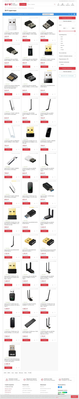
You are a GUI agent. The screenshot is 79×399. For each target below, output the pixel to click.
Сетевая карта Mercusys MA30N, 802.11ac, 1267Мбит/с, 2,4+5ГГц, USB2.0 (29, 169)
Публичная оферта (44, 392)
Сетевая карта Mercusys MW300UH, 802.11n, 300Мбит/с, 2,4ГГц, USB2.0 (11, 141)
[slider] (59, 31)
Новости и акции (25, 386)
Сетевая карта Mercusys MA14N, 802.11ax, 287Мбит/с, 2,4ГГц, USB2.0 (29, 33)
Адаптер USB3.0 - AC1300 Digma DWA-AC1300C (47, 196)
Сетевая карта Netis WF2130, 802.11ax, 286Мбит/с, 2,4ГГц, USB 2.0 (47, 33)
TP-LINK (29, 372)
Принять (74, 396)
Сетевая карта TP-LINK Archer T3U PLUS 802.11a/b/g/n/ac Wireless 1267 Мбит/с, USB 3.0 (47, 305)
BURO (9, 372)
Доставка (12, 0)
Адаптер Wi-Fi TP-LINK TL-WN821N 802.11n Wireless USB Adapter (11, 169)
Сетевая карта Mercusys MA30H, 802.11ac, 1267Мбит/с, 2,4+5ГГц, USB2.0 (47, 169)
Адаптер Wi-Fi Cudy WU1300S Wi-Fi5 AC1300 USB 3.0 (29, 223)
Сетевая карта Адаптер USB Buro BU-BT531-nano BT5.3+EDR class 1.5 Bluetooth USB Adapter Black (12, 87)
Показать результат (67, 18)
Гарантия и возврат (26, 392)
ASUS (5, 372)
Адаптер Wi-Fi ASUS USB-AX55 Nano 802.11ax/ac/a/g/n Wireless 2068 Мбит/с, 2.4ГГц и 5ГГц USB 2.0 (12, 360)
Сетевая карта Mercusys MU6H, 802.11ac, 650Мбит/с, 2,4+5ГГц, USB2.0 (47, 114)
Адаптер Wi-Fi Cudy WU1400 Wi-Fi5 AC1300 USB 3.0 (11, 250)
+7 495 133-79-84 (9, 386)
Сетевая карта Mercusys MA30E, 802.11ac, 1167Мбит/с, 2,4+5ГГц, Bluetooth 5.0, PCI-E (47, 277)
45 (24, 14)
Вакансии (42, 386)
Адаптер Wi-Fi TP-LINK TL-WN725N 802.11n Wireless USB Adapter (47, 60)
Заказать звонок (8, 388)
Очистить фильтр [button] (67, 21)
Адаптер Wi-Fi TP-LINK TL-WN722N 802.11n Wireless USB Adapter (11, 196)
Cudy (13, 372)
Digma (16, 372)
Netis (25, 372)
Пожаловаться (8, 392)
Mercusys (21, 372)
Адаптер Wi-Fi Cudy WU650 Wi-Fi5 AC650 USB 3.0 (47, 86)
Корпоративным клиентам (45, 388)
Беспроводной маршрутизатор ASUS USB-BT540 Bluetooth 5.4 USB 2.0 (48, 250)
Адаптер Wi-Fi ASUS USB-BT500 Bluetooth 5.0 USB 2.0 (29, 250)
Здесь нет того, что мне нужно (67, 75)
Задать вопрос (8, 390)
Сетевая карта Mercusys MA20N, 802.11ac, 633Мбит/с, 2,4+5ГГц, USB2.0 (30, 86)
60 (26, 14)
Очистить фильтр (67, 71)
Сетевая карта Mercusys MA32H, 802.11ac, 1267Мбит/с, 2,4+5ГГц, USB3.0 (47, 223)
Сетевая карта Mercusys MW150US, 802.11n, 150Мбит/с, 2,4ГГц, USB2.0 (11, 33)
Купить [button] (9, 40)
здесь (57, 397)
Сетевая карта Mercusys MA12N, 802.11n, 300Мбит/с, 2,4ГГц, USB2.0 (11, 60)
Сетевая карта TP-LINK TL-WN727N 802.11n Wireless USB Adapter (11, 114)
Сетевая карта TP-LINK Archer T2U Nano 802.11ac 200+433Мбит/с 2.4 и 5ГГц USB (29, 142)
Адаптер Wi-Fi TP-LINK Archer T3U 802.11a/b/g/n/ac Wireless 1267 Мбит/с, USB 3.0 (12, 305)
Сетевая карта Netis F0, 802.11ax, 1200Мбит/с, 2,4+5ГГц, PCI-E (29, 304)
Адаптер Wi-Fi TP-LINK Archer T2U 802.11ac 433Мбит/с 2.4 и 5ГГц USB (29, 196)
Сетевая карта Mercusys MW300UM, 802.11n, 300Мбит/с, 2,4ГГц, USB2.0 (29, 60)
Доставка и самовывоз (27, 390)
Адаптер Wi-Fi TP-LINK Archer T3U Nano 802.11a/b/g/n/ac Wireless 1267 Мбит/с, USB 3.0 (11, 277)
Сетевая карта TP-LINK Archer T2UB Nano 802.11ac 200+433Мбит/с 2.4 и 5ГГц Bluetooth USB (11, 223)
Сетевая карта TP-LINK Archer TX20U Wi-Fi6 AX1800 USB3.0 (30, 332)
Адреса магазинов (19, 0)
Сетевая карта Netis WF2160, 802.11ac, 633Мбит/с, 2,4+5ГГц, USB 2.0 (29, 114)
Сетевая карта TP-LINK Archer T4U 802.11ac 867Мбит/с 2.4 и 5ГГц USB (11, 332)
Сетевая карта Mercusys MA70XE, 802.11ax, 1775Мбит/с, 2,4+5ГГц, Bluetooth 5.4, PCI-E (47, 333)
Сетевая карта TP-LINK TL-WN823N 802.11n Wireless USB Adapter (47, 141)
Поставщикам (26, 0)
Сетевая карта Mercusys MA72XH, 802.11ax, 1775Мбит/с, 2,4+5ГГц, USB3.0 (29, 277)
